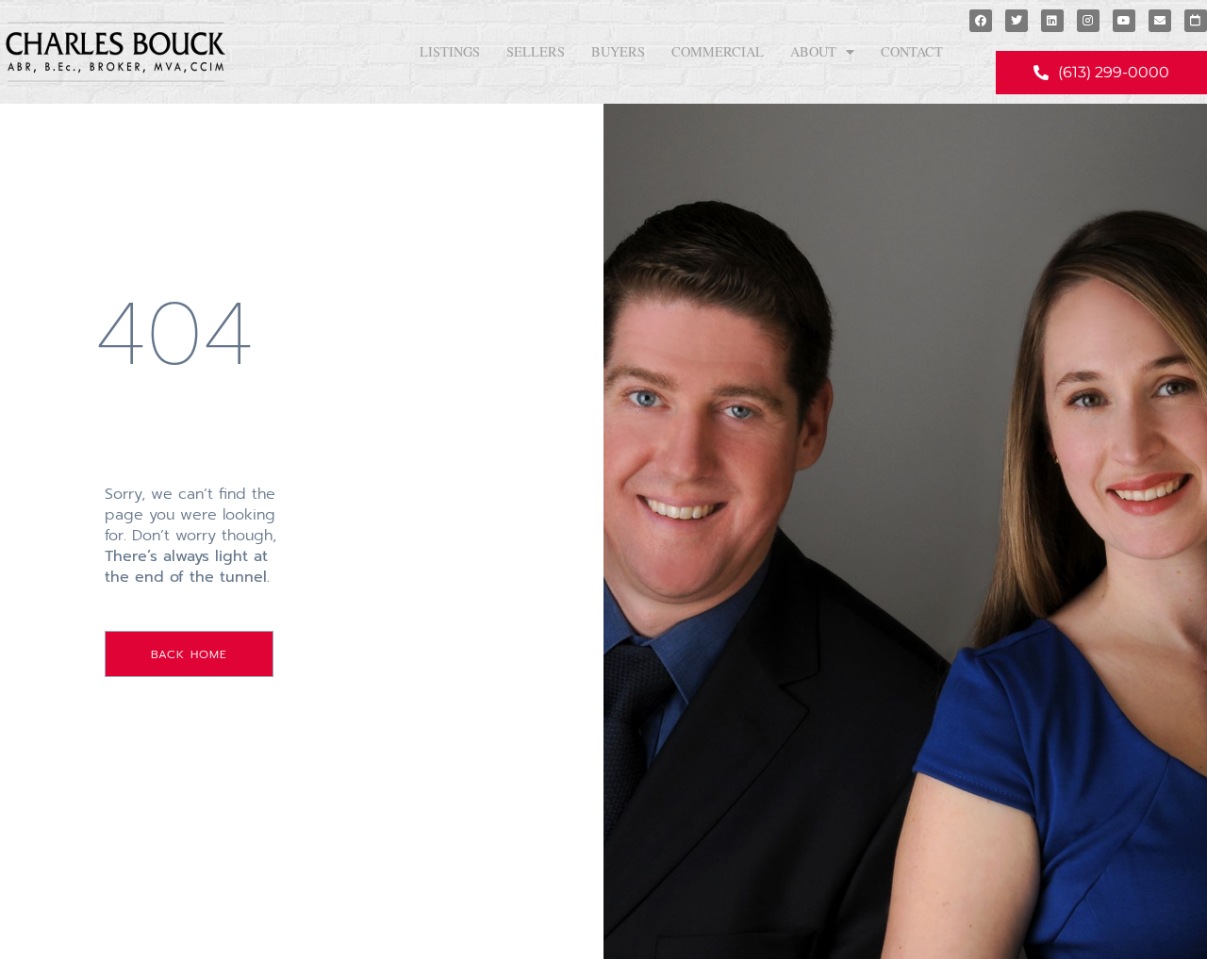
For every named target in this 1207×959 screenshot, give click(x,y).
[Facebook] (980, 20)
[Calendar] (1195, 20)
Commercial (717, 51)
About (813, 51)
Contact (912, 51)
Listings (450, 51)
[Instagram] (1088, 20)
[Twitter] (1016, 20)
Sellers (535, 51)
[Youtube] (1124, 20)
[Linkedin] (1052, 20)
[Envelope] (1160, 20)
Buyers (618, 51)
